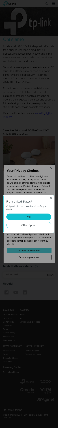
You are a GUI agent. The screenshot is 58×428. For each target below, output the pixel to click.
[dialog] (29, 214)
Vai (29, 216)
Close (51, 198)
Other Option (28, 225)
